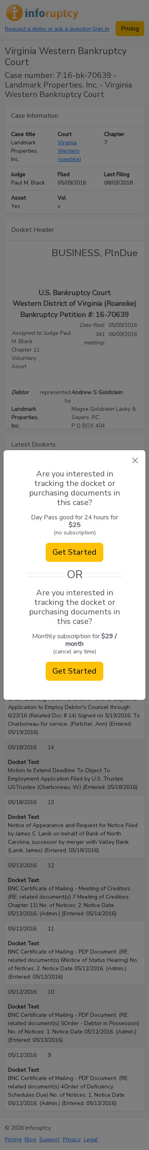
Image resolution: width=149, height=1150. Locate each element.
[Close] (135, 461)
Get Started (74, 552)
